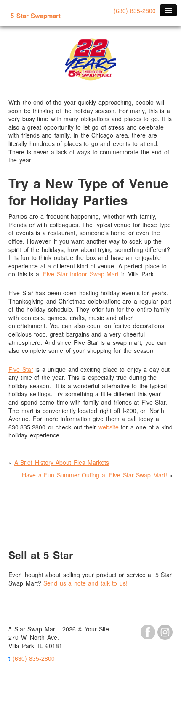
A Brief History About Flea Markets (61, 462)
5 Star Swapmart (36, 15)
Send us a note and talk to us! (85, 583)
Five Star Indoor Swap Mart (81, 274)
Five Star (20, 369)
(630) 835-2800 (135, 10)
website (107, 427)
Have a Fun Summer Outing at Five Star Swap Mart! (94, 475)
